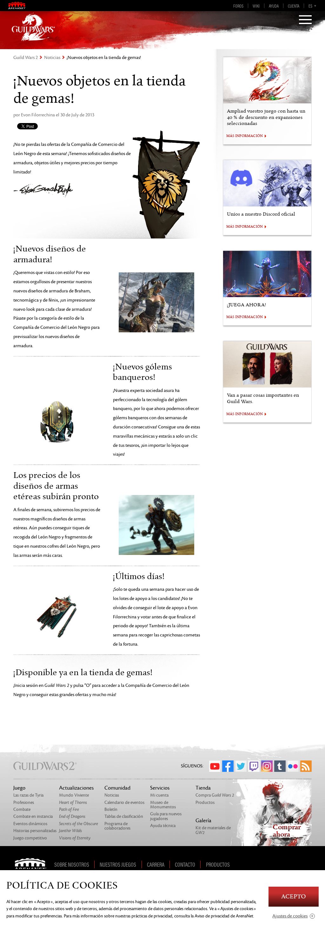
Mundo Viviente (74, 795)
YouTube (215, 766)
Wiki (256, 6)
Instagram (267, 766)
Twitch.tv (254, 766)
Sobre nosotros (71, 864)
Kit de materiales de (213, 830)
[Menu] (305, 20)
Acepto (293, 896)
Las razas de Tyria (28, 795)
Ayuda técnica (163, 825)
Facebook (228, 766)
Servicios (159, 788)
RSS (306, 766)
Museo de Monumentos (163, 805)
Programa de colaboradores (117, 826)
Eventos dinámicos (30, 823)
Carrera (155, 864)
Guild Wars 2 (25, 57)
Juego (19, 788)
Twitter (241, 766)
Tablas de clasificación (123, 816)
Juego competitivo (30, 838)
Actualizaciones (76, 788)
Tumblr (280, 766)
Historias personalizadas (34, 830)
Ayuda (274, 6)
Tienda (203, 788)
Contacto (185, 864)
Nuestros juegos (118, 864)
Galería (203, 821)
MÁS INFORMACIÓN (244, 136)
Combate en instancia (33, 816)
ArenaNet (32, 864)
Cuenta (293, 6)
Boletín (110, 809)
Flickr (293, 766)
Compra (215, 795)
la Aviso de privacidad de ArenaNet (222, 916)
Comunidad (117, 788)
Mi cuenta (159, 795)
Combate (21, 809)
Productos (205, 802)
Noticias (52, 57)
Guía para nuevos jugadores (166, 816)
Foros (238, 6)
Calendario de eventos (124, 802)
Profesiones (23, 802)
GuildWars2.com (33, 27)
